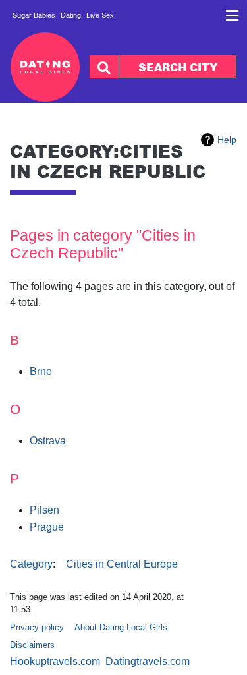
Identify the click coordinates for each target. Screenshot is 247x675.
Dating (71, 15)
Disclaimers (32, 645)
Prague (47, 527)
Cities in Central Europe (122, 564)
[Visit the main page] (45, 67)
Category (31, 564)
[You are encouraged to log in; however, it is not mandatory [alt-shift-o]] (232, 19)
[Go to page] (104, 66)
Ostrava (48, 440)
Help (226, 139)
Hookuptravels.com (55, 661)
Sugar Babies (34, 15)
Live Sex (100, 15)
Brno (41, 371)
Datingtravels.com (147, 661)
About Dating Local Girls (120, 627)
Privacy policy (37, 627)
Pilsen (44, 509)
